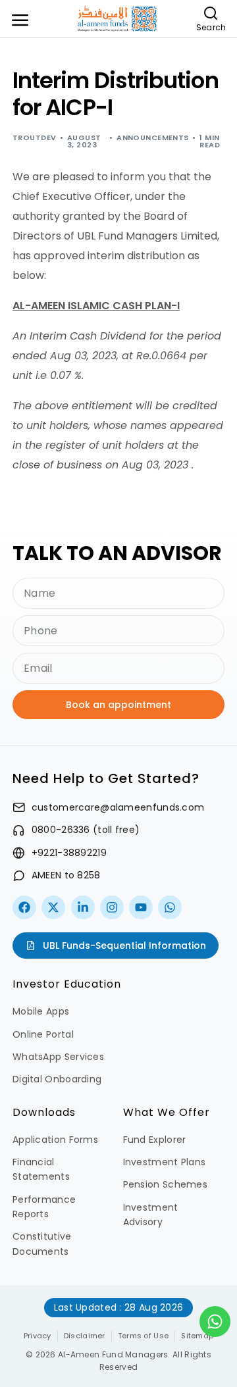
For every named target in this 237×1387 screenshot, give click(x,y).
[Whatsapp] (170, 907)
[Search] (211, 13)
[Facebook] (24, 907)
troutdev (35, 137)
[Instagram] (112, 907)
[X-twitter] (53, 907)
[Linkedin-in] (83, 907)
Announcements (153, 137)
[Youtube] (141, 907)
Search (211, 27)
